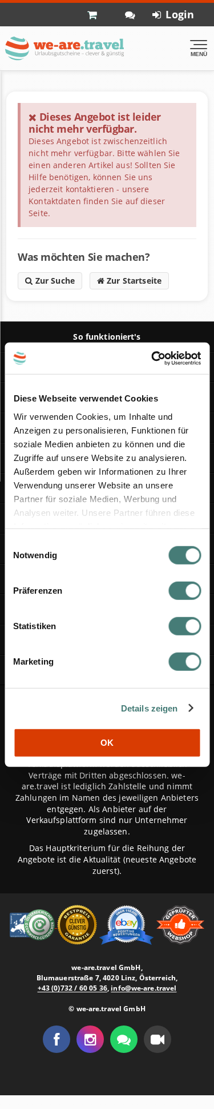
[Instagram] (90, 1039)
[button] (157, 1039)
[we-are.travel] (64, 48)
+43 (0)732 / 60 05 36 (72, 988)
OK (107, 743)
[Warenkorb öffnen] (98, 14)
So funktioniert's (106, 336)
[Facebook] (56, 1039)
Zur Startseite (132, 280)
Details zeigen (149, 708)
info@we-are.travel (143, 988)
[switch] (184, 591)
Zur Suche (54, 280)
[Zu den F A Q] (130, 14)
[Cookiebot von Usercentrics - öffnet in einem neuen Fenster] (152, 358)
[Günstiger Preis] (78, 924)
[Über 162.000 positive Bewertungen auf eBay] (127, 924)
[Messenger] (124, 1039)
